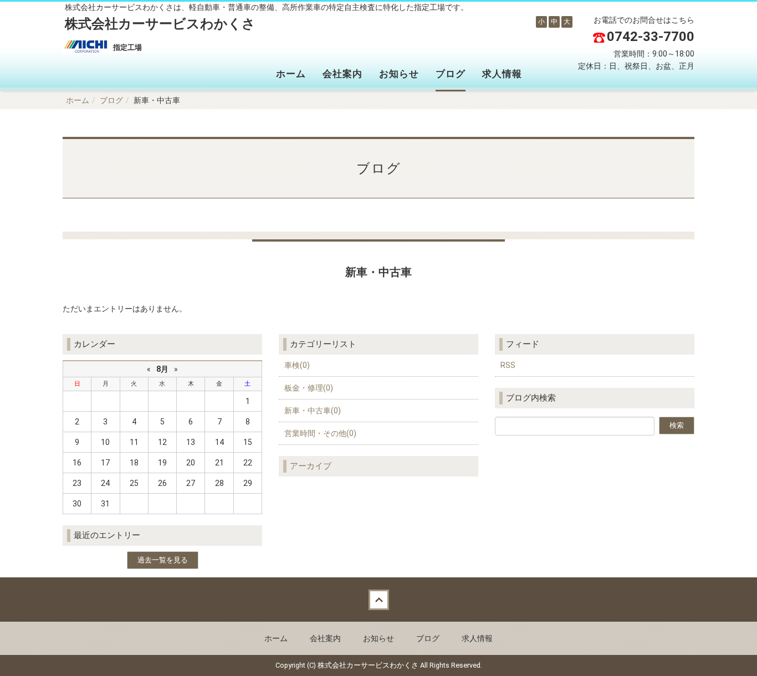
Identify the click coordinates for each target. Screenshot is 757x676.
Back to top (378, 599)
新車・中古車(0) (312, 410)
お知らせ (399, 73)
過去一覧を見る (162, 560)
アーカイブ (310, 466)
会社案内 (342, 73)
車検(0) (297, 365)
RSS (507, 365)
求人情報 (502, 73)
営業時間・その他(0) (320, 433)
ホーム (291, 73)
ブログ (451, 73)
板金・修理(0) (308, 387)
